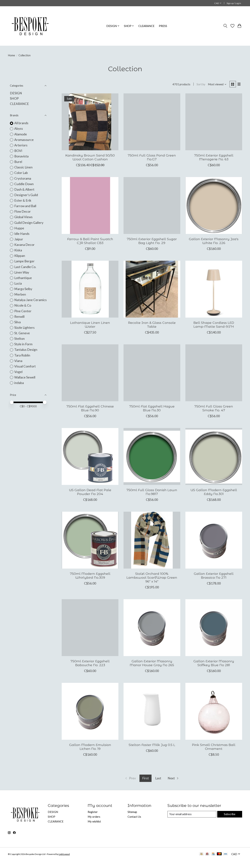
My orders (94, 816)
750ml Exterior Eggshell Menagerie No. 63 (213, 157)
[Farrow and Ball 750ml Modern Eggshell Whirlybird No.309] (90, 540)
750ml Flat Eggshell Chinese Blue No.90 (90, 408)
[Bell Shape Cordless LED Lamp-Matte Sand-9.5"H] (213, 289)
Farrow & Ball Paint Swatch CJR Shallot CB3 (90, 241)
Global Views (23, 217)
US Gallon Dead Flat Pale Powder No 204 (90, 492)
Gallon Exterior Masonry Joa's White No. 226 (213, 241)
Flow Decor (22, 211)
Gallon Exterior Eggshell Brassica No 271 (214, 575)
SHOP (14, 98)
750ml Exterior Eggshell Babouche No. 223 (90, 663)
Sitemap (132, 811)
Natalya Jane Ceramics (30, 300)
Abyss (18, 128)
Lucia (18, 283)
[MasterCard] (219, 854)
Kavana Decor (24, 245)
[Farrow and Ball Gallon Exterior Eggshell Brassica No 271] (213, 540)
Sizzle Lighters (24, 328)
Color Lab (21, 173)
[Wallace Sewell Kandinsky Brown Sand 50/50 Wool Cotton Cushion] (90, 121)
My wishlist (94, 821)
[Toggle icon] (225, 26)
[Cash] (201, 854)
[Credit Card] (213, 854)
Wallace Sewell (24, 377)
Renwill (19, 316)
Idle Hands (21, 234)
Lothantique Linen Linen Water (90, 324)
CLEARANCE (146, 26)
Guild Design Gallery (28, 223)
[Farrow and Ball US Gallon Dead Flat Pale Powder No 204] (90, 456)
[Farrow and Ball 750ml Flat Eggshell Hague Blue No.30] (152, 372)
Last (158, 778)
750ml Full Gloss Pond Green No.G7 (152, 157)
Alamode (20, 134)
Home (11, 55)
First (145, 778)
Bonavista (21, 156)
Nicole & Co (22, 305)
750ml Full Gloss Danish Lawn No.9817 (151, 492)
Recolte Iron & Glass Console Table (152, 324)
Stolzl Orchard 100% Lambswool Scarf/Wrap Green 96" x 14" (151, 577)
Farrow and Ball (25, 206)
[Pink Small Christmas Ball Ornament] (213, 711)
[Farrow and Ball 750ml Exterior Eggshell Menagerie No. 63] (213, 121)
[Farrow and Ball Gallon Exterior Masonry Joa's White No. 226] (213, 205)
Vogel (18, 372)
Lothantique (23, 278)
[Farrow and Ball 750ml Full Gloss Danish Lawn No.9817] (152, 456)
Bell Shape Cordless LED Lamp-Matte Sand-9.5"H (213, 324)
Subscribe (229, 814)
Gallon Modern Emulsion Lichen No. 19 (90, 747)
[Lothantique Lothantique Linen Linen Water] (90, 289)
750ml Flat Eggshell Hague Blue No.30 (152, 408)
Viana (18, 361)
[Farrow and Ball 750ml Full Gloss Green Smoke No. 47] (213, 372)
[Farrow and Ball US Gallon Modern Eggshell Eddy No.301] (213, 456)
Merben (20, 294)
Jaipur (18, 239)
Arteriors (20, 145)
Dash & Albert (24, 189)
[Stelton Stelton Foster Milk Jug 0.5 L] (152, 711)
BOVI (18, 151)
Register (93, 811)
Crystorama (22, 178)
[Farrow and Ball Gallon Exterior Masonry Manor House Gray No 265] (152, 627)
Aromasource (24, 140)
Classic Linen (23, 167)
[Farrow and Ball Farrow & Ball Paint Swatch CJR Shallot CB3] (90, 205)
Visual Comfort (25, 366)
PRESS (163, 26)
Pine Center (22, 311)
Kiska (18, 250)
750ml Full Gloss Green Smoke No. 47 (213, 408)
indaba (19, 383)
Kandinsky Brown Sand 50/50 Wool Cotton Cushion (90, 157)
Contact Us (134, 816)
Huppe (19, 228)
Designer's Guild (26, 195)
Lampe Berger (24, 261)
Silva (17, 322)
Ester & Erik (22, 200)
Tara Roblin (22, 355)
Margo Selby (23, 289)
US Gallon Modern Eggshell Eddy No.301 (214, 492)
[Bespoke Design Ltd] (30, 26)
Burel (18, 162)
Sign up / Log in (234, 3)
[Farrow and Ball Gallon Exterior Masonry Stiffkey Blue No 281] (213, 627)
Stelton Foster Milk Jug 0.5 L (152, 745)
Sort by (201, 84)
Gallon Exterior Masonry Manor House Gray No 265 (152, 663)
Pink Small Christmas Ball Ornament (213, 747)
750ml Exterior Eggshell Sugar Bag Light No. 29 (152, 241)
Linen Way (21, 272)
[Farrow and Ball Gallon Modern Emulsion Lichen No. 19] (90, 711)
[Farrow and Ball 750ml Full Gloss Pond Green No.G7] (152, 121)
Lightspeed (64, 854)
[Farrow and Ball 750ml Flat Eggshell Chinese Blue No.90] (90, 372)
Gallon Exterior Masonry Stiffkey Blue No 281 (213, 663)
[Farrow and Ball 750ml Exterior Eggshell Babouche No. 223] (90, 627)
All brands (21, 123)
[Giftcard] (207, 854)
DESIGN (16, 93)
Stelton (19, 339)
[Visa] (225, 854)
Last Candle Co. (25, 267)
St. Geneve (22, 333)
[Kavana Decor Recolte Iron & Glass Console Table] (152, 289)
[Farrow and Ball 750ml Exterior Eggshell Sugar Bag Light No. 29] (152, 205)
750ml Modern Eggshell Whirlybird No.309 (90, 575)
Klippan (19, 256)
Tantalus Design (25, 350)
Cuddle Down (24, 184)
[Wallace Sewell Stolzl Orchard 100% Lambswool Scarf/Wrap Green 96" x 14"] (152, 540)
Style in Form (23, 344)
